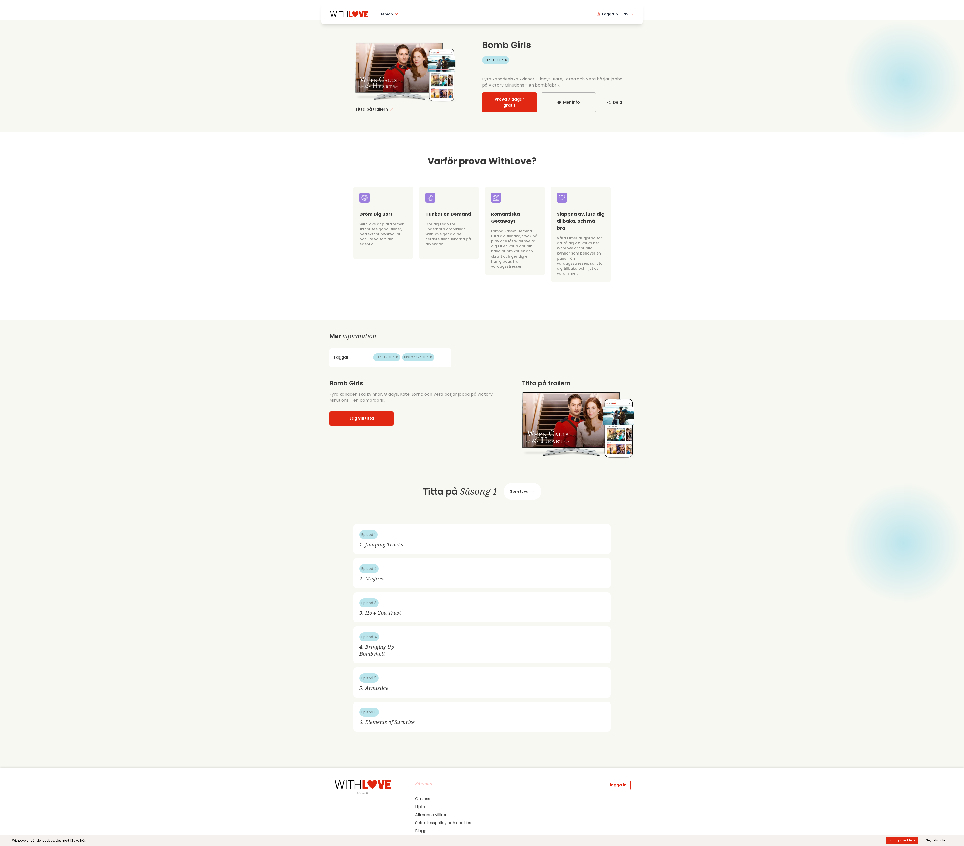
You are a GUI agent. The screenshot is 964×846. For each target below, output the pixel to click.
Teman (386, 14)
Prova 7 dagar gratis (509, 102)
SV (626, 14)
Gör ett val (519, 491)
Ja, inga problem (902, 840)
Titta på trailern (371, 109)
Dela (617, 102)
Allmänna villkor (431, 815)
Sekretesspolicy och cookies (443, 823)
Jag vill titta (361, 418)
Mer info (571, 102)
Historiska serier (418, 357)
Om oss (422, 799)
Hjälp (420, 807)
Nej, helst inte (935, 840)
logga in (618, 785)
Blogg (420, 831)
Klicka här (77, 840)
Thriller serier (495, 60)
